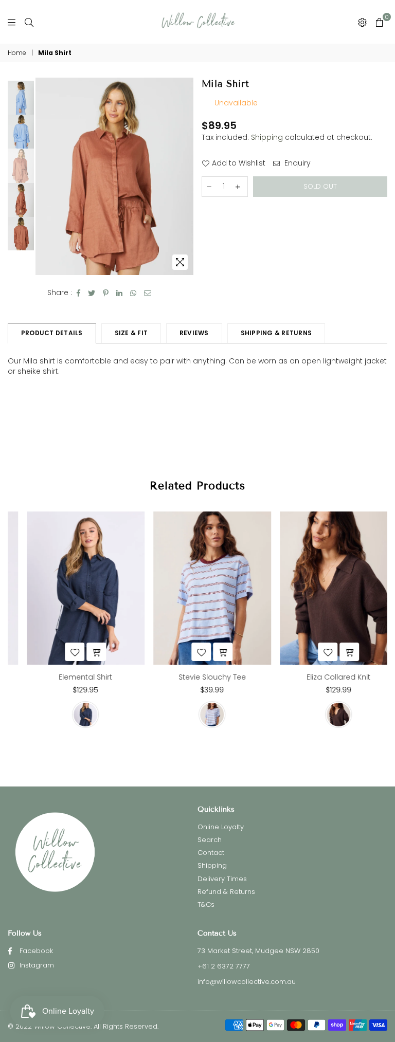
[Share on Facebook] (79, 293)
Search (210, 840)
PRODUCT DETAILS (52, 332)
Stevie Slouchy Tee (197, 677)
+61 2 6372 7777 (224, 966)
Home (17, 53)
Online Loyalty (221, 827)
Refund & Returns (226, 892)
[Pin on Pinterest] (106, 293)
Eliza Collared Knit (324, 677)
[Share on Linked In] (119, 293)
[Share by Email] (148, 293)
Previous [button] (44, 176)
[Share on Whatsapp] (133, 293)
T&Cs (206, 904)
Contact (211, 852)
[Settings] (362, 22)
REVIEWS (194, 332)
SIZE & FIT (131, 332)
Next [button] (185, 176)
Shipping (267, 137)
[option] (114, 176)
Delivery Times (222, 879)
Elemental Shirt (71, 677)
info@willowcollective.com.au (247, 981)
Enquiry (296, 163)
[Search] (29, 22)
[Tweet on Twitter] (92, 293)
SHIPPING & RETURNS (276, 332)
